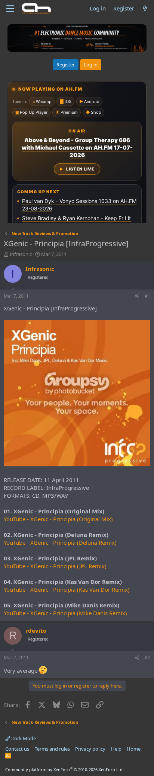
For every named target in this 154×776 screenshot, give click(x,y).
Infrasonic (21, 254)
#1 (147, 296)
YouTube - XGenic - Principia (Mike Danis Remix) (65, 613)
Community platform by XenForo (64, 769)
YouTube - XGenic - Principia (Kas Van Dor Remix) (67, 589)
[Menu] (10, 8)
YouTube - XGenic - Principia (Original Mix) (58, 519)
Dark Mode (23, 738)
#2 (147, 657)
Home (134, 748)
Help (116, 748)
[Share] (137, 296)
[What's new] (145, 8)
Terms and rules (52, 748)
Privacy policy (90, 748)
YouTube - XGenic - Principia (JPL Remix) (55, 566)
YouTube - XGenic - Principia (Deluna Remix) (60, 542)
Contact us (17, 748)
